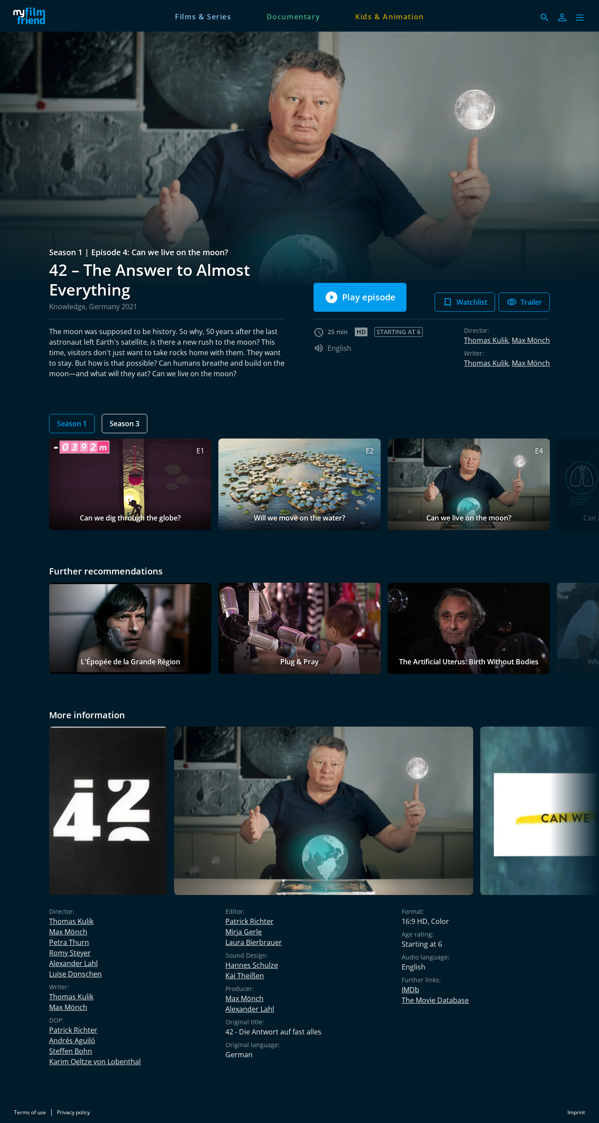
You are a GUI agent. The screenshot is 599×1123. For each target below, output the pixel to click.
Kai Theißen (244, 975)
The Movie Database (435, 1000)
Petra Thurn (69, 942)
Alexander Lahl (73, 963)
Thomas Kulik (486, 340)
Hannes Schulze (251, 965)
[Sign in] (562, 17)
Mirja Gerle (243, 932)
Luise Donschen (75, 974)
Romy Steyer (70, 953)
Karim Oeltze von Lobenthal (95, 1061)
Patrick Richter (73, 1030)
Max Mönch (531, 340)
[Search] (544, 17)
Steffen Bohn (70, 1051)
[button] (579, 17)
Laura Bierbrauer (253, 942)
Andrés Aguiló (72, 1040)
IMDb (410, 990)
